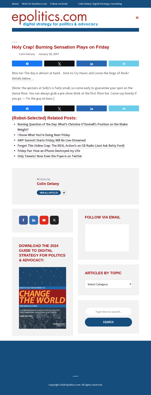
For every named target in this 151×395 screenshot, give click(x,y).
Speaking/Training (88, 11)
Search (108, 322)
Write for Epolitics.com (34, 3)
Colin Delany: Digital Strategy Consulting (100, 3)
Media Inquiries (109, 11)
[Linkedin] (33, 220)
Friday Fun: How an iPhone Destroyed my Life (48, 151)
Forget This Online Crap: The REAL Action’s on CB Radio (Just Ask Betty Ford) (70, 145)
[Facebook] (23, 220)
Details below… (23, 78)
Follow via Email (58, 3)
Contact (16, 11)
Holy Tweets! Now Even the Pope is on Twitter (49, 156)
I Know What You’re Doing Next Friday (43, 135)
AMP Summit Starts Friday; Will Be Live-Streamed (51, 140)
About (15, 3)
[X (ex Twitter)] (54, 220)
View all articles (49, 192)
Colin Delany (27, 54)
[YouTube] (44, 220)
